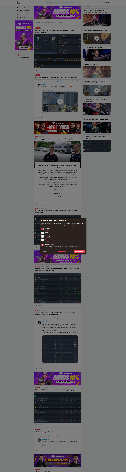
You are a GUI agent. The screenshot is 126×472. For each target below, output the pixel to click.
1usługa (47, 234)
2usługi (47, 230)
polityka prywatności (73, 225)
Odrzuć (45, 251)
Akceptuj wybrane (61, 251)
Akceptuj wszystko (79, 251)
